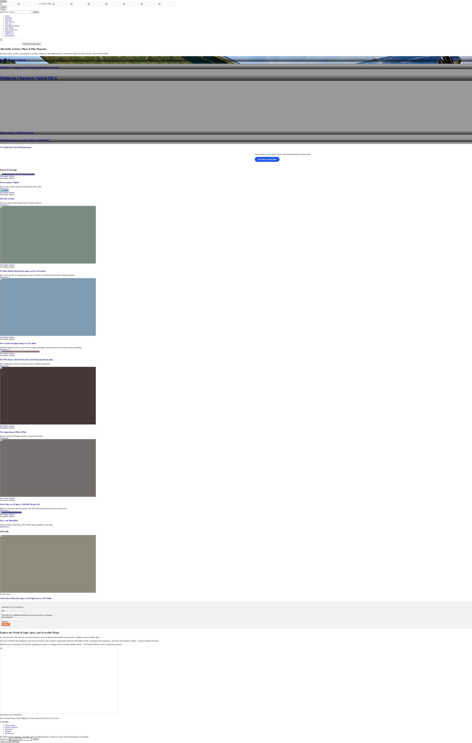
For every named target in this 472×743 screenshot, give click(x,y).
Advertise (8, 729)
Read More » (5, 189)
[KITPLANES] (96, 5)
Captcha (4, 622)
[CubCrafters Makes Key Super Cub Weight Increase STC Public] (236, 564)
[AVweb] (44, 5)
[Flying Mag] (26, 5)
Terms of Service (11, 727)
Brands (3, 1)
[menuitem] (238, 16)
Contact (8, 731)
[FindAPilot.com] (149, 5)
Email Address (7, 617)
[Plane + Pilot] (9, 5)
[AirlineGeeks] (61, 5)
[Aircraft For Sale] (79, 5)
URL (3, 611)
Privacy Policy (10, 725)
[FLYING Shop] (166, 5)
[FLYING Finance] (132, 5)
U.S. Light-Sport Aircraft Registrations (15, 147)
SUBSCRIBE (4, 722)
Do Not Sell (9, 733)
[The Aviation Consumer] (114, 5)
